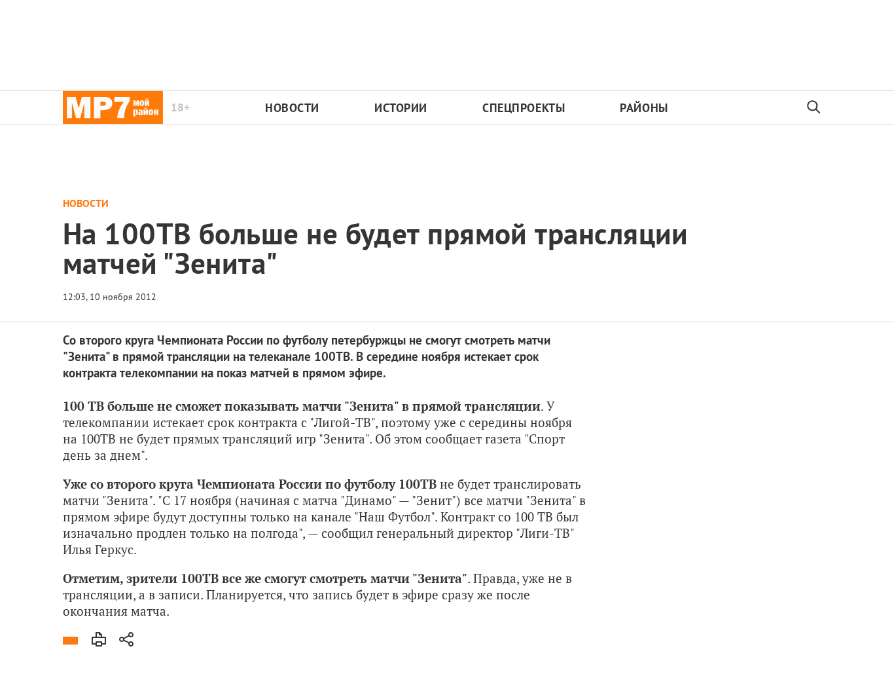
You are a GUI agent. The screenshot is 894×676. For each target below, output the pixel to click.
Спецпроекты (523, 107)
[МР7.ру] (113, 107)
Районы (644, 107)
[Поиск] (814, 107)
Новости (292, 107)
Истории (400, 107)
